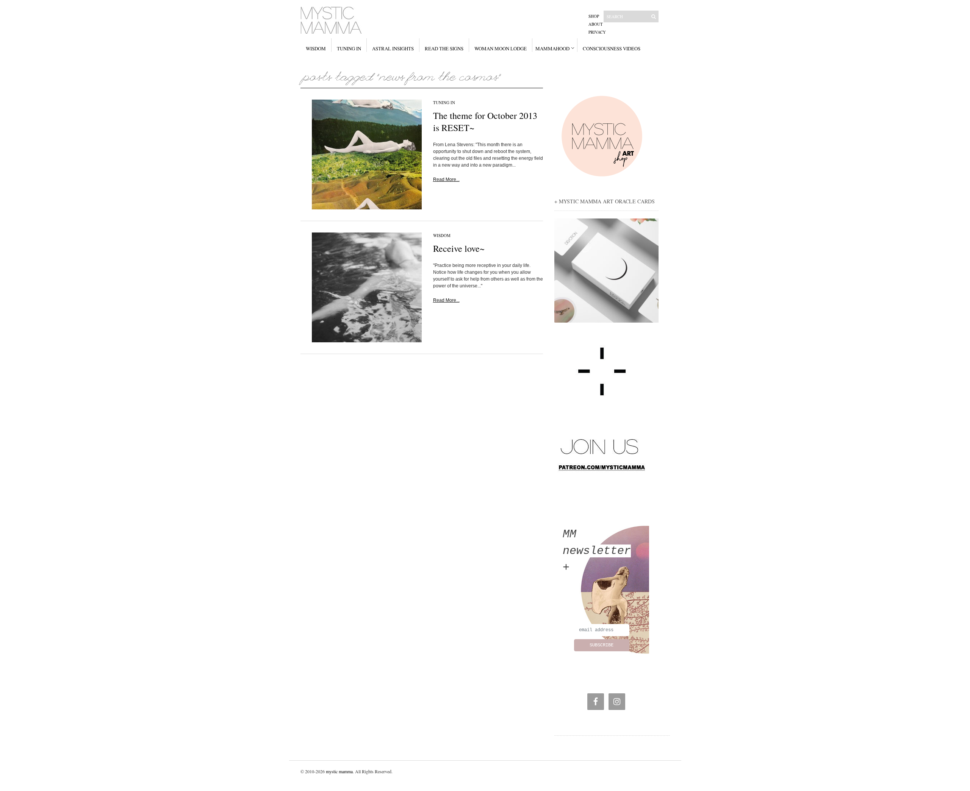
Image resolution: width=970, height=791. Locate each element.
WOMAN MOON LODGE (500, 48)
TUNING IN (349, 48)
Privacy (597, 32)
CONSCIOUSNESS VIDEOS (611, 48)
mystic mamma (339, 771)
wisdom (442, 235)
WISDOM (316, 48)
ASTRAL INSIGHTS (393, 48)
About (595, 24)
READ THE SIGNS (444, 48)
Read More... (446, 179)
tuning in (444, 102)
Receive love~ (459, 248)
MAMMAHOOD (552, 48)
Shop (593, 16)
